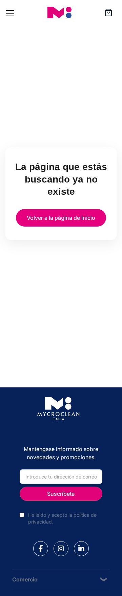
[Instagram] (61, 548)
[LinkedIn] (81, 548)
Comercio (25, 579)
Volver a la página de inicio (61, 217)
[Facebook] (40, 548)
